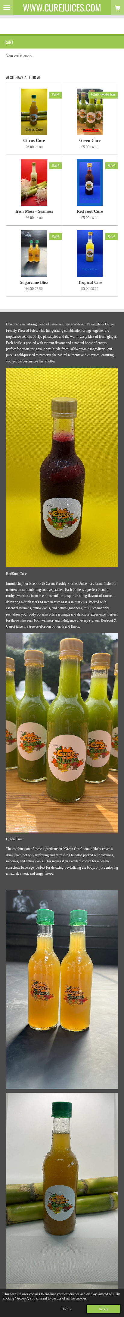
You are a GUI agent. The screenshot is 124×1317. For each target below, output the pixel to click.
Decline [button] (66, 1309)
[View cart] (117, 7)
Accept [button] (103, 1309)
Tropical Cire (90, 282)
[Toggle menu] (6, 7)
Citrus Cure (34, 140)
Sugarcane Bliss (34, 282)
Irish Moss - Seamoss (34, 211)
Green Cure (90, 140)
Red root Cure (90, 211)
